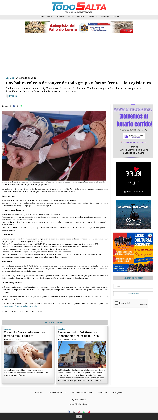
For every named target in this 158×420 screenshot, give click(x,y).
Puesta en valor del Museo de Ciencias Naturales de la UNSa (78, 334)
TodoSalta (102, 392)
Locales (50, 17)
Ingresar (119, 392)
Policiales (80, 17)
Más (114, 17)
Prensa (13, 96)
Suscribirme (133, 293)
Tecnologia (105, 17)
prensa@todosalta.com (79, 404)
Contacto (39, 392)
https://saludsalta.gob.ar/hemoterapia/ (20, 306)
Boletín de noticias (133, 278)
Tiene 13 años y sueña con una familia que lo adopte (24, 334)
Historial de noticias (57, 392)
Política (71, 17)
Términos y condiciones (82, 392)
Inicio (41, 17)
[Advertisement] (79, 53)
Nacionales (60, 17)
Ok (79, 416)
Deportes (91, 17)
